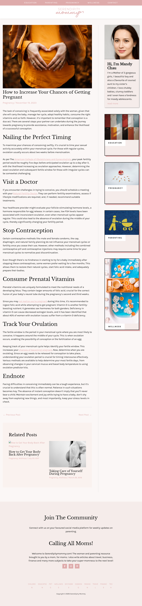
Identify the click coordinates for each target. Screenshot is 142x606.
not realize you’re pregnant (33, 301)
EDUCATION (115, 143)
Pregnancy (72, 3)
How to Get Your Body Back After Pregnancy (24, 453)
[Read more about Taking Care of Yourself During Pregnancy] (67, 453)
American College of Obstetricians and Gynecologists (42, 159)
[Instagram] (71, 566)
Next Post (85, 414)
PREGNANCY (115, 188)
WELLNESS (114, 326)
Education (30, 3)
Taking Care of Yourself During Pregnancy (65, 472)
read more (112, 103)
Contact (113, 3)
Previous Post (11, 414)
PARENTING (115, 238)
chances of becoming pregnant (35, 349)
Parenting (51, 3)
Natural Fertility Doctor (25, 193)
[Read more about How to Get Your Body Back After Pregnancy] (27, 444)
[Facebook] (64, 566)
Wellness (93, 3)
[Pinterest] (77, 566)
